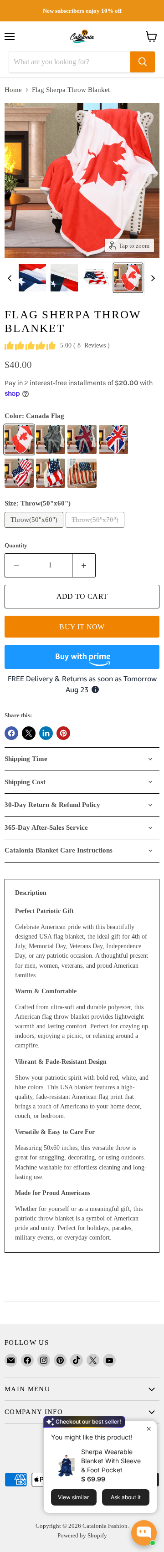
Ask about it (126, 1497)
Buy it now (81, 627)
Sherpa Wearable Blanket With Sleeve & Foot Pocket (111, 1461)
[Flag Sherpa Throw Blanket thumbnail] (32, 277)
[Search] (142, 61)
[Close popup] (149, 1429)
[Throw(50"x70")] (96, 530)
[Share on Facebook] (11, 733)
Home (13, 89)
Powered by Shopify (82, 1535)
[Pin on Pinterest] (63, 733)
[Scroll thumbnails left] (11, 278)
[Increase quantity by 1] (84, 565)
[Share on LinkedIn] (46, 733)
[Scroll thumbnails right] (151, 278)
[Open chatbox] (144, 1533)
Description (30, 892)
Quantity (16, 545)
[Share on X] (29, 733)
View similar (73, 1497)
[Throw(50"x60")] (35, 530)
